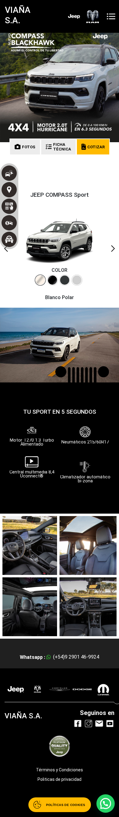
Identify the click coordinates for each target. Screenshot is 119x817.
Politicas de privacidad (59, 779)
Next (113, 248)
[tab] (40, 280)
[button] (105, 803)
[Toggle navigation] (111, 16)
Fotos (28, 147)
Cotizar (96, 147)
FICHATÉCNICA (62, 146)
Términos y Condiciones (59, 769)
